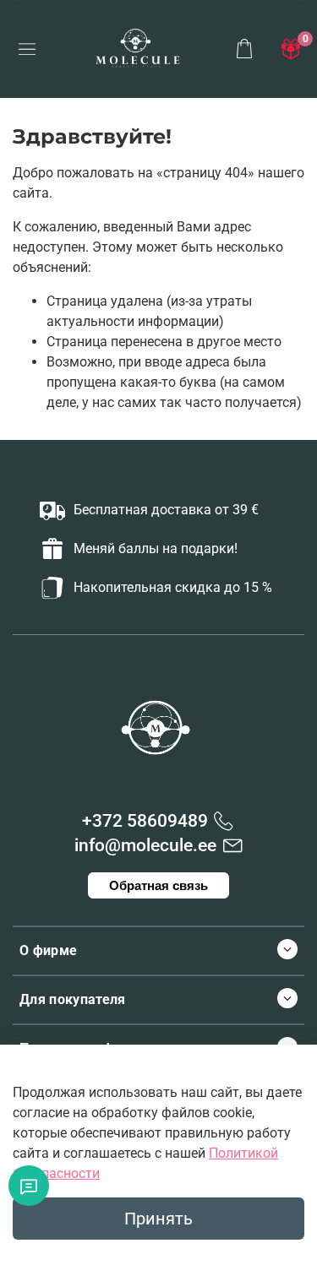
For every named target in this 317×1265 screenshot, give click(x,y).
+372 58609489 (145, 821)
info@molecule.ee (145, 845)
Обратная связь (158, 885)
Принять (158, 1218)
